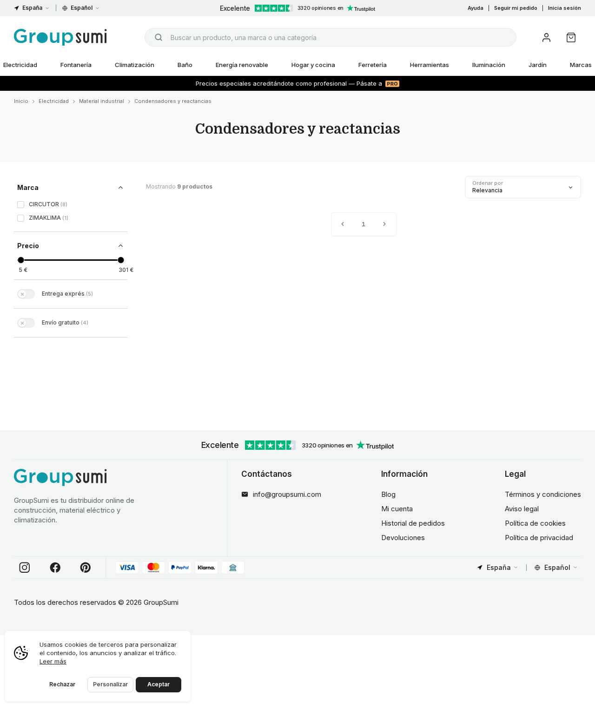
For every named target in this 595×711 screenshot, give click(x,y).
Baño (185, 64)
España (32, 7)
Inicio (21, 101)
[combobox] (330, 37)
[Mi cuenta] (546, 37)
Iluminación (488, 64)
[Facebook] (55, 567)
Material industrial (101, 101)
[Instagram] (24, 567)
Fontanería (76, 64)
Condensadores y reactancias (173, 101)
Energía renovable (242, 64)
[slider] (20, 260)
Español (82, 7)
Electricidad (54, 101)
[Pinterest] (85, 567)
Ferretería (372, 64)
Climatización (134, 64)
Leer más (53, 661)
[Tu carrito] (571, 37)
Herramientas (429, 64)
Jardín (538, 64)
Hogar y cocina (313, 64)
